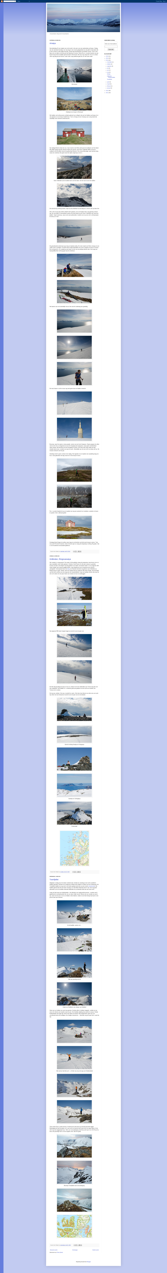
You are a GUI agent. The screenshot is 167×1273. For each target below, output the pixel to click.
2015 (107, 56)
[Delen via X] (77, 551)
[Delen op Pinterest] (80, 551)
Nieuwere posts (53, 1250)
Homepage (75, 1250)
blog (68, 569)
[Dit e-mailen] (74, 551)
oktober (109, 64)
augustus (109, 66)
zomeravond (91, 886)
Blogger (89, 1261)
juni (108, 70)
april (108, 82)
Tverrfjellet (54, 879)
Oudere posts (95, 1250)
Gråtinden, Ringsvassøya (60, 559)
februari (109, 86)
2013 (107, 60)
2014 (107, 58)
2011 (107, 92)
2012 (107, 90)
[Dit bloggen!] (75, 551)
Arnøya (53, 43)
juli (108, 68)
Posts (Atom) (60, 1252)
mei (108, 72)
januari (109, 88)
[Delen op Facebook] (79, 551)
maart (108, 84)
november (109, 62)
